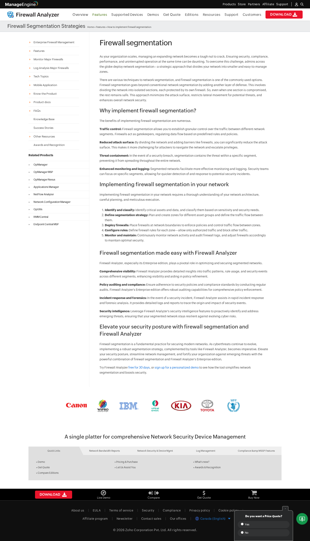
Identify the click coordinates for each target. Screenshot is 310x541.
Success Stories (43, 127)
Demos (153, 15)
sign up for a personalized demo (177, 367)
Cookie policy (228, 510)
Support (232, 15)
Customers (252, 15)
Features (99, 15)
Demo (41, 461)
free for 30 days (139, 367)
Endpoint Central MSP (46, 224)
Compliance (172, 510)
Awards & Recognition (208, 467)
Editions (192, 15)
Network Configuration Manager (52, 202)
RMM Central (41, 216)
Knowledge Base (44, 119)
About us (77, 510)
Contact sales (151, 518)
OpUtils (38, 209)
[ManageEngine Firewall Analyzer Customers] (155, 405)
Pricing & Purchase (127, 461)
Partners (254, 4)
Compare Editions (48, 472)
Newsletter (125, 518)
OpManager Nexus (44, 179)
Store (242, 4)
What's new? (202, 461)
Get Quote (172, 15)
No (246, 532)
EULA (97, 510)
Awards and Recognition (49, 145)
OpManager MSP (43, 172)
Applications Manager (46, 187)
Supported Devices (127, 15)
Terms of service (121, 510)
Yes (246, 524)
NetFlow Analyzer (44, 194)
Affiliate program (95, 518)
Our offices (178, 518)
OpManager (40, 164)
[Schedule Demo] (302, 519)
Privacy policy (199, 510)
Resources (212, 15)
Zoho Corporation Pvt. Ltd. (146, 530)
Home (90, 27)
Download (281, 14)
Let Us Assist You (126, 467)
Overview (80, 15)
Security (148, 510)
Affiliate (268, 4)
